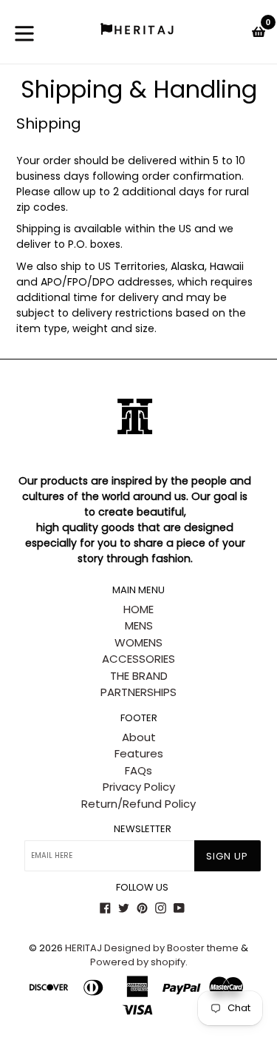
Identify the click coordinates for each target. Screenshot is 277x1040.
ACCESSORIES (138, 658)
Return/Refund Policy (138, 803)
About (139, 737)
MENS (139, 625)
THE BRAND (139, 675)
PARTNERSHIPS (138, 692)
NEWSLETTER (142, 829)
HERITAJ (83, 948)
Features (138, 753)
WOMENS (138, 642)
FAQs (138, 770)
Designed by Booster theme (171, 948)
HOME (138, 609)
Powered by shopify (137, 962)
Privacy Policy (139, 786)
